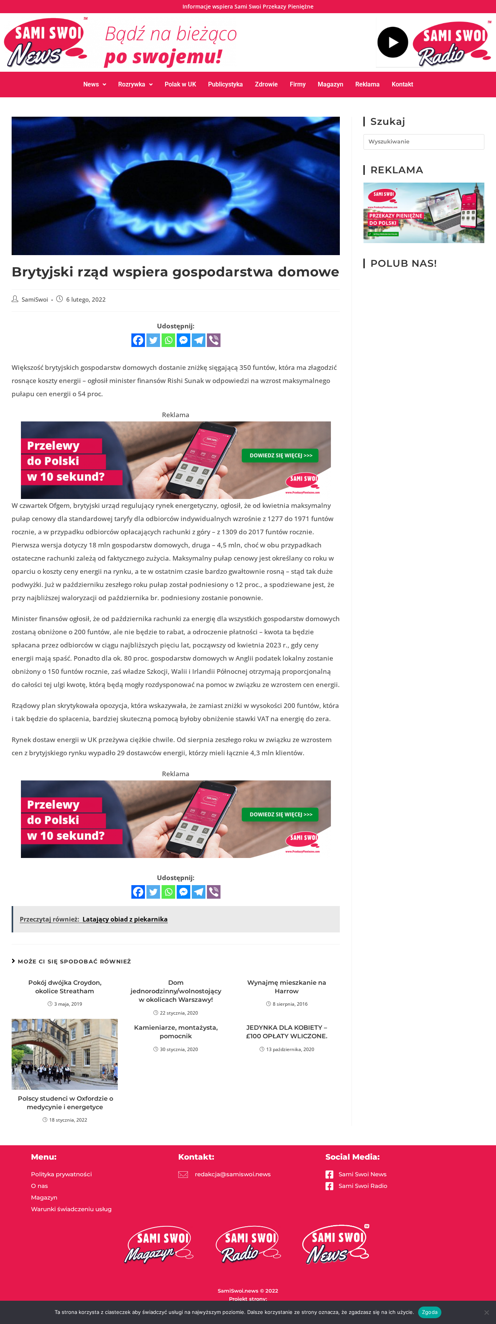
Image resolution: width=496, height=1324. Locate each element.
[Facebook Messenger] (183, 340)
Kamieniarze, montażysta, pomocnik (176, 1032)
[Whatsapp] (168, 340)
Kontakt (402, 84)
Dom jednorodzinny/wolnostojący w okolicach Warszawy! (176, 991)
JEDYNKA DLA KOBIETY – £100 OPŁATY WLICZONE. (286, 1032)
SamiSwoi (35, 299)
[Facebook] (138, 340)
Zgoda (429, 1312)
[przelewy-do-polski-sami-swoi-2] (423, 212)
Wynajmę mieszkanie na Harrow (286, 987)
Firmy (298, 84)
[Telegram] (198, 340)
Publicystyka (225, 84)
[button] (95, 84)
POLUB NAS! (403, 263)
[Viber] (213, 340)
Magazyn (330, 84)
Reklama (367, 84)
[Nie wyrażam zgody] (486, 1312)
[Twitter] (153, 340)
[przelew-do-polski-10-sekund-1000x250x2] (176, 459)
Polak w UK (180, 84)
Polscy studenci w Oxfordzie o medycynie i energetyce (64, 1103)
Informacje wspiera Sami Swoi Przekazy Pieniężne (248, 6)
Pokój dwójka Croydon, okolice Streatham (65, 987)
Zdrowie (266, 84)
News (91, 84)
